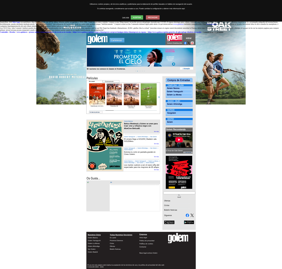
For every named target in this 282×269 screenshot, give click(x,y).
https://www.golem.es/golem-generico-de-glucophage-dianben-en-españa (174, 32)
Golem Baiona (128, 121)
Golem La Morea (153, 161)
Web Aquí (16, 22)
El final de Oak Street (174, 151)
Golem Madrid (128, 149)
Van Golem (153, 136)
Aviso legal (143, 237)
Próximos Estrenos (116, 240)
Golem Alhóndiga (142, 136)
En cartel (113, 238)
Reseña (12, 32)
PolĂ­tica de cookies (146, 244)
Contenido (4, 32)
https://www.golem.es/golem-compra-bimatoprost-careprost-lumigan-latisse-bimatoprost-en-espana (109, 32)
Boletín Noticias (170, 210)
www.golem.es (178, 24)
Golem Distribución (174, 43)
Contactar (142, 247)
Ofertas (167, 201)
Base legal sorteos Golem (148, 253)
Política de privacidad (146, 241)
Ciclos (166, 205)
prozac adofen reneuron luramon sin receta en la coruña (50, 32)
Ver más (156, 131)
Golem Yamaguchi (129, 136)
